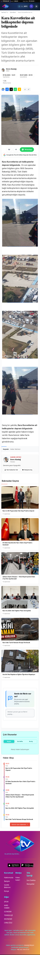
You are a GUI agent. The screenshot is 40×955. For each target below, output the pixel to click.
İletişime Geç (28, 470)
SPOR (6, 902)
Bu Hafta (20, 741)
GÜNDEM (7, 911)
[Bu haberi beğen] (9, 149)
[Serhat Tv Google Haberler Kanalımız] (3, 89)
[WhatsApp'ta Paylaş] (15, 89)
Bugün (9, 741)
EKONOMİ (8, 919)
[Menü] (36, 6)
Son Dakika (31, 880)
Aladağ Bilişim (29, 945)
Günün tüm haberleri (19, 824)
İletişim (7, 881)
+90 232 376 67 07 (23, 949)
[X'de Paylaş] (11, 89)
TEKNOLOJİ (8, 915)
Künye (6, 891)
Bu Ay (31, 741)
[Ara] (31, 6)
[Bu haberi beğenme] (16, 149)
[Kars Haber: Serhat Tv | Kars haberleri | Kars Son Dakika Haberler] (5, 6)
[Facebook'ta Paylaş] (7, 89)
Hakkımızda (8, 877)
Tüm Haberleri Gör (12, 470)
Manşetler (31, 884)
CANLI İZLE (8, 923)
